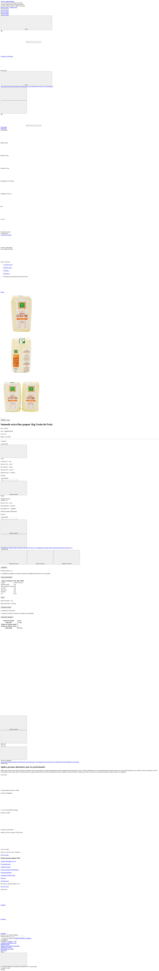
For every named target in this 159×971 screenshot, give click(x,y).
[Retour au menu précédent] (14, 93)
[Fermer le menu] (14, 107)
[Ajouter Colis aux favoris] (14, 451)
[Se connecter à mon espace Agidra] (79, 49)
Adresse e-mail (4, 936)
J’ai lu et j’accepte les (17, 938)
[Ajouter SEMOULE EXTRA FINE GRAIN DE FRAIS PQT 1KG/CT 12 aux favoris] (14, 736)
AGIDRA (10, 941)
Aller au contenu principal (7, 1)
